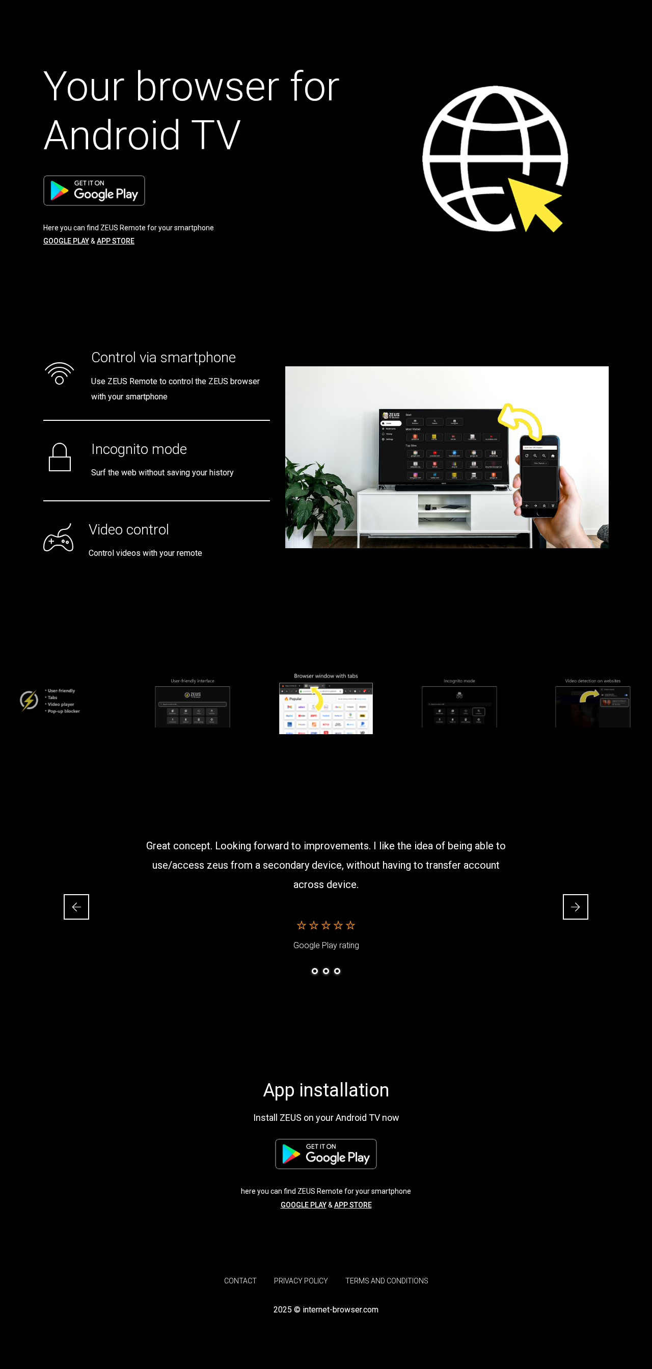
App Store (115, 241)
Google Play (66, 241)
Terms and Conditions (386, 1281)
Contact (240, 1281)
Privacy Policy (301, 1281)
